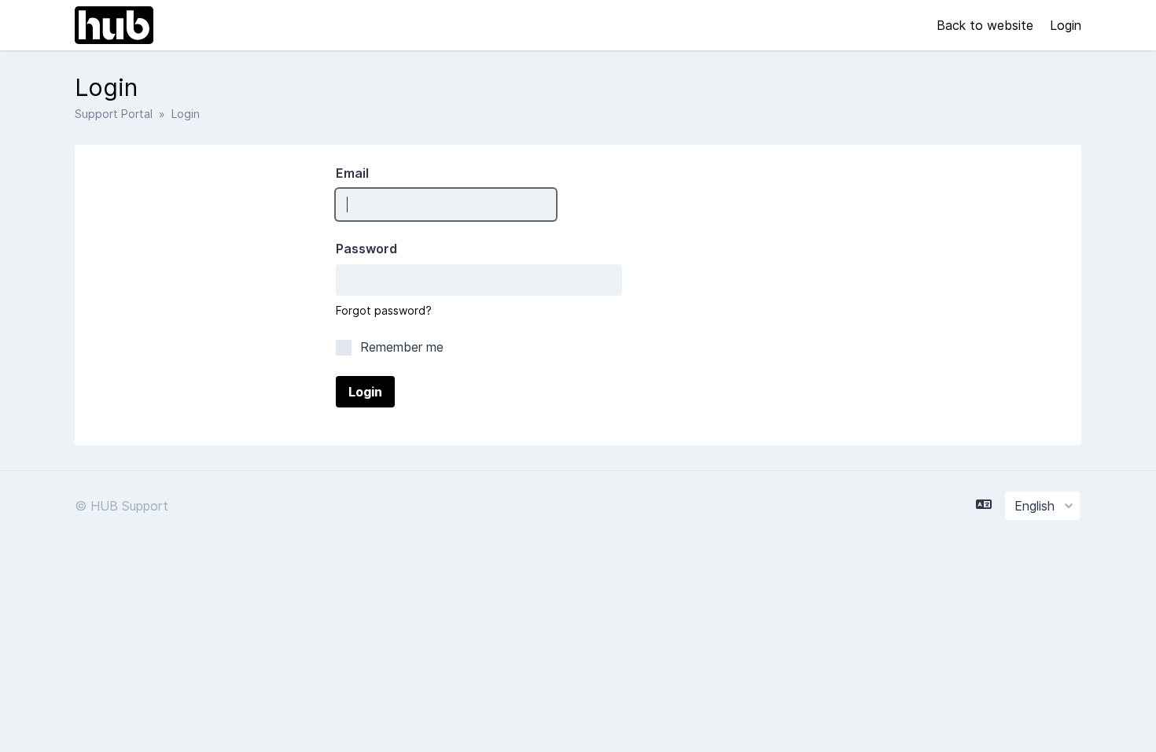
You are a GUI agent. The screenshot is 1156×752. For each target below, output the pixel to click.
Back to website (987, 25)
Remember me (400, 347)
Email (352, 173)
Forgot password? (384, 310)
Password (366, 248)
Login (1065, 25)
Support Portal (114, 113)
